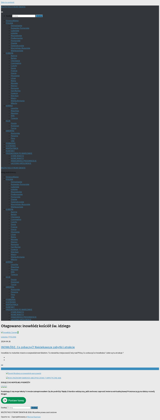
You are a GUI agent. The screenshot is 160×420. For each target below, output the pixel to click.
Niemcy (14, 85)
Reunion (14, 113)
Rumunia (15, 88)
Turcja (13, 128)
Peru (13, 138)
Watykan (14, 95)
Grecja (13, 73)
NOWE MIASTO (17, 158)
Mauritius (15, 110)
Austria (14, 55)
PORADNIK (11, 143)
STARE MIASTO (17, 155)
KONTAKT (10, 150)
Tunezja (14, 118)
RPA (12, 115)
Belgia (13, 58)
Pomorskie (15, 40)
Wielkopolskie (17, 50)
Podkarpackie (17, 38)
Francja (14, 70)
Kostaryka (15, 133)
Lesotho (14, 108)
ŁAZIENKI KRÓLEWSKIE (21, 163)
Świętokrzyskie (17, 45)
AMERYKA (10, 130)
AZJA (8, 120)
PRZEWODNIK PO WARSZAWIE (19, 153)
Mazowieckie (16, 35)
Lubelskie (15, 30)
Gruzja (13, 123)
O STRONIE (11, 145)
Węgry (13, 98)
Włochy (14, 103)
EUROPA (9, 53)
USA (12, 140)
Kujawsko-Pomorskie (20, 28)
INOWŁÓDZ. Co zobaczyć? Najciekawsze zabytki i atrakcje (38, 347)
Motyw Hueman (34, 416)
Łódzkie (14, 33)
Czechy (14, 65)
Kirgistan (15, 125)
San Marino (15, 90)
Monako (14, 83)
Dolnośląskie (16, 25)
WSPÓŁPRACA (12, 148)
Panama (14, 135)
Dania (13, 68)
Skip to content (7, 2)
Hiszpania (15, 75)
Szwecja (14, 93)
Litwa (13, 78)
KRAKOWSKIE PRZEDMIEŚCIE (23, 160)
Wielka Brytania (17, 100)
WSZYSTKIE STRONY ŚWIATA (13, 7)
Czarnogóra (16, 63)
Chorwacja (15, 60)
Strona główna (12, 20)
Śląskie (14, 43)
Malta (13, 80)
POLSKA (9, 23)
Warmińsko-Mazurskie (20, 48)
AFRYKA (9, 105)
